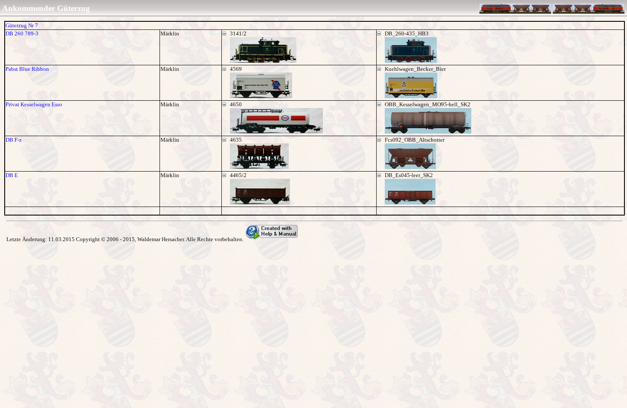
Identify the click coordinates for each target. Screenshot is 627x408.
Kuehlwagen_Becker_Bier (415, 69)
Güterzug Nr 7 (22, 25)
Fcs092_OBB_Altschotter (414, 140)
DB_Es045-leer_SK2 (409, 175)
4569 (236, 69)
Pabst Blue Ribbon (27, 69)
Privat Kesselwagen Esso (34, 104)
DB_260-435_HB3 (407, 33)
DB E (12, 175)
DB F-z (14, 140)
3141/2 (238, 33)
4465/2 (238, 175)
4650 (236, 104)
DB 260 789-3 (22, 33)
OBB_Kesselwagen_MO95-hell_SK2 (427, 104)
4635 (236, 140)
